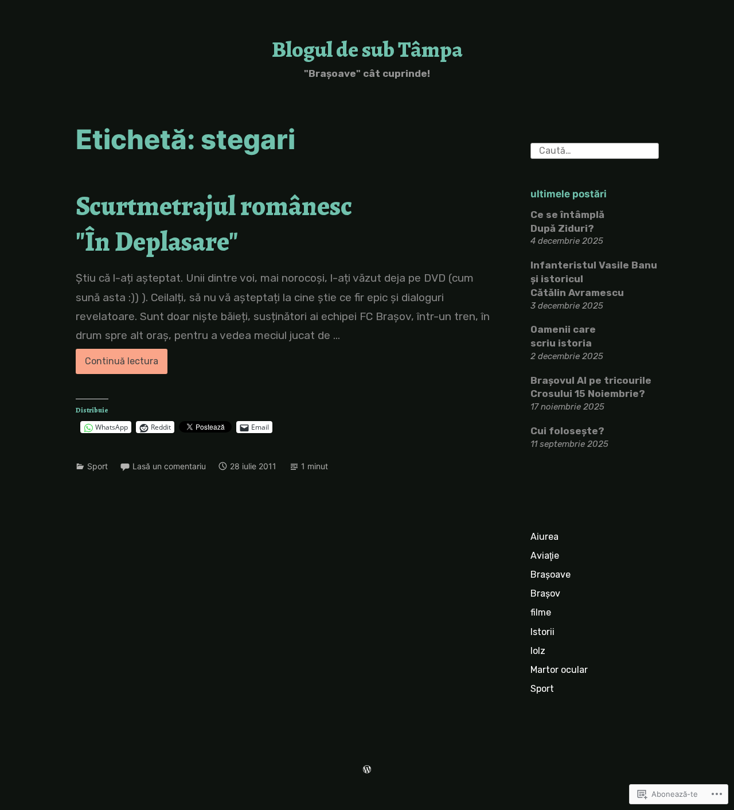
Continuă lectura (117, 364)
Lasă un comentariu (169, 466)
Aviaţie (544, 555)
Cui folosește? (567, 431)
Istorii (542, 631)
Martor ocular (559, 669)
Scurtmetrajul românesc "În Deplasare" (214, 223)
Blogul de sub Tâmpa (367, 49)
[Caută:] (594, 150)
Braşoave (550, 574)
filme (540, 612)
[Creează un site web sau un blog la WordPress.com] (367, 770)
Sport (97, 466)
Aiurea (544, 536)
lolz (537, 650)
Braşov (545, 593)
